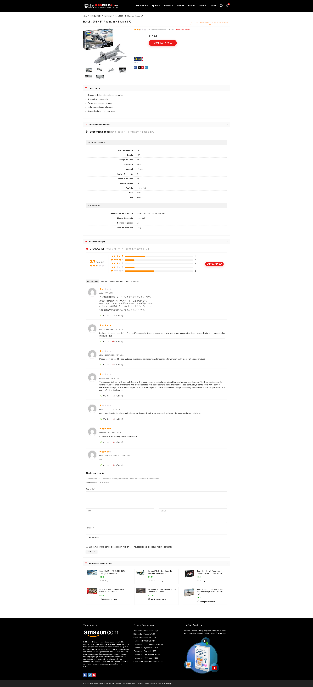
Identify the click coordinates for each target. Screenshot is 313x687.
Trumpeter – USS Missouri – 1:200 (147, 655)
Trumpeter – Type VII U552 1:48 (146, 648)
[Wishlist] (221, 6)
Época (155, 5)
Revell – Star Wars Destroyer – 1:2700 (148, 661)
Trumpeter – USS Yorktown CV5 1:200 (148, 644)
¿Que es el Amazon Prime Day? (146, 631)
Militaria (202, 5)
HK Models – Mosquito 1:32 (144, 634)
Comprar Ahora (163, 43)
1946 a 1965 (95, 16)
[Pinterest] (94, 675)
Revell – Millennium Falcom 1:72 (146, 637)
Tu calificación (91, 483)
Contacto (118, 684)
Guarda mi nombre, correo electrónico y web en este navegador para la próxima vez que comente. (130, 547)
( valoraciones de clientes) (156, 30)
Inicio (85, 16)
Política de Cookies (157, 684)
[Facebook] (85, 675)
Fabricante (141, 5)
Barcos (191, 5)
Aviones (180, 5)
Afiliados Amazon (143, 684)
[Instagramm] (90, 675)
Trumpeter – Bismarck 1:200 (145, 651)
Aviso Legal (168, 684)
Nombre (90, 528)
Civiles (213, 5)
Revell (136, 62)
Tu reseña (90, 489)
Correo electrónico (94, 537)
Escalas (167, 5)
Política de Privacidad (129, 684)
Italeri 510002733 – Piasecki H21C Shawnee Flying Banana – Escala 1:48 (210, 591)
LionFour (111, 684)
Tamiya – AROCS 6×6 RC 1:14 (145, 641)
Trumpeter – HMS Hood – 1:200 (146, 658)
